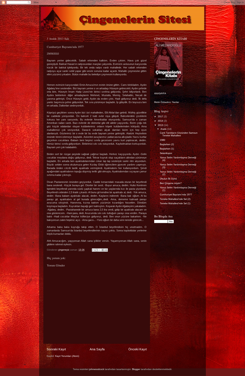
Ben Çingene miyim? (171, 183)
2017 (161, 116)
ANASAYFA (160, 93)
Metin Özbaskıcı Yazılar (166, 102)
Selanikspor (166, 153)
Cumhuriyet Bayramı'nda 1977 (176, 194)
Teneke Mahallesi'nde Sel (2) (175, 199)
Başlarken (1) (167, 148)
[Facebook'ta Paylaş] (103, 250)
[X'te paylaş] (100, 250)
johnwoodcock (96, 369)
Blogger (136, 369)
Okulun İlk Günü (168, 178)
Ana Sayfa (97, 349)
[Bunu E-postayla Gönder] (93, 250)
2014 (161, 121)
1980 (162, 140)
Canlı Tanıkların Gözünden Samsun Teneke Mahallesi (179, 134)
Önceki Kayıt (137, 349)
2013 (161, 125)
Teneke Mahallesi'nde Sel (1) (175, 203)
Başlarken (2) (167, 144)
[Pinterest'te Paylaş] (106, 250)
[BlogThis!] (96, 250)
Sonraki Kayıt (56, 349)
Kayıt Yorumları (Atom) (67, 356)
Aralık (163, 129)
